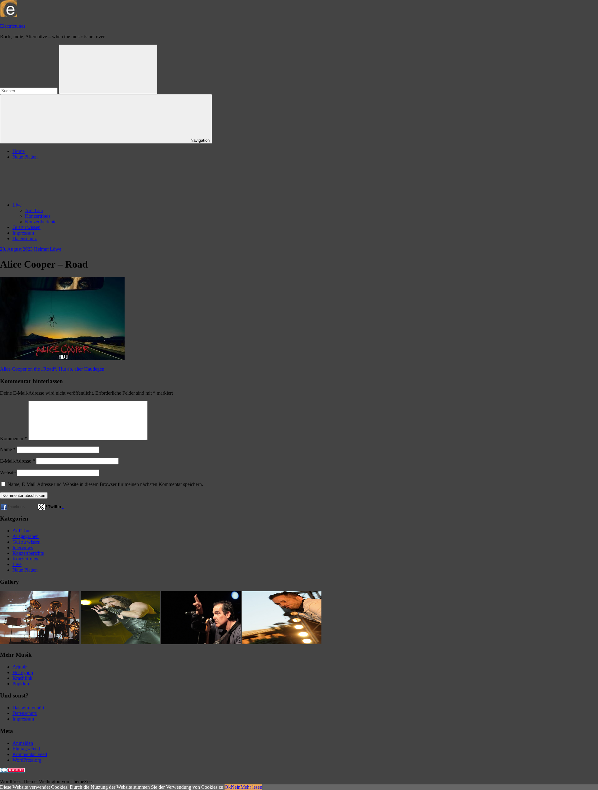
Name (8, 449)
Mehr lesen (251, 787)
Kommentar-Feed (29, 754)
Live (16, 204)
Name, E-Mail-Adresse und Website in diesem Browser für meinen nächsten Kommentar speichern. (105, 484)
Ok (228, 787)
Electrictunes (12, 26)
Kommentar (13, 438)
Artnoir (19, 666)
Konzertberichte (40, 221)
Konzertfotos (37, 216)
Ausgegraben (25, 536)
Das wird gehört (28, 707)
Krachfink (22, 678)
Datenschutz (24, 238)
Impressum (23, 233)
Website (8, 472)
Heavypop (22, 672)
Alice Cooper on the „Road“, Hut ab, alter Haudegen (52, 369)
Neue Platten (25, 156)
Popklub (20, 683)
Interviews (22, 547)
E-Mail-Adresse (17, 461)
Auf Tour (34, 210)
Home (18, 151)
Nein (235, 787)
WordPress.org (26, 760)
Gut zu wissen (26, 227)
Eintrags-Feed (26, 748)
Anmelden (22, 743)
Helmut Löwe (47, 249)
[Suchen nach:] (29, 90)
